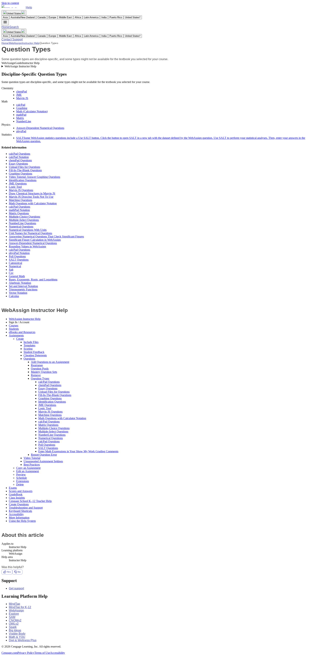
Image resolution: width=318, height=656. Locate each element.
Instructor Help (30, 43)
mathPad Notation (19, 210)
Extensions (22, 481)
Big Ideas (15, 630)
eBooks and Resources (22, 332)
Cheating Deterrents (35, 355)
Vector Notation (18, 292)
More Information (19, 517)
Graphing (21, 108)
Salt (11, 269)
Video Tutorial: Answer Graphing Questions (34, 176)
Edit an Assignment (27, 471)
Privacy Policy (25, 652)
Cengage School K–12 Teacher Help (30, 501)
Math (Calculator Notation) (32, 111)
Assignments (16, 335)
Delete (20, 484)
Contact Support (12, 39)
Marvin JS (22, 98)
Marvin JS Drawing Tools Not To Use (31, 196)
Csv (11, 272)
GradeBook (15, 494)
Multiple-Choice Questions (24, 216)
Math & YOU (17, 637)
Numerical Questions (21, 226)
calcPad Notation (19, 157)
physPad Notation (19, 253)
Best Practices (32, 464)
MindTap (14, 603)
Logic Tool (15, 186)
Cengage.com (9, 652)
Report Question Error (44, 454)
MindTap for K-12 (20, 607)
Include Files (31, 342)
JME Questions (18, 183)
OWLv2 (14, 623)
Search (14, 27)
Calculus (14, 296)
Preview (21, 474)
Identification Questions (22, 180)
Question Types (40, 378)
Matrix (20, 118)
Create (20, 338)
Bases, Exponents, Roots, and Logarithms (33, 279)
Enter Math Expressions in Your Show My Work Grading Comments (78, 451)
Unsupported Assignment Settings (43, 461)
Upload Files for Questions (24, 167)
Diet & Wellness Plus (22, 640)
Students (14, 328)
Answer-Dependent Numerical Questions (40, 128)
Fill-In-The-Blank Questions (25, 170)
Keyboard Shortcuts (20, 511)
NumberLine (23, 121)
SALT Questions (19, 259)
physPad (21, 131)
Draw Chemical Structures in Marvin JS (32, 193)
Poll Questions (17, 256)
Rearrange (37, 365)
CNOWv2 (15, 620)
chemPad (21, 91)
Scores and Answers (20, 491)
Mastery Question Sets (44, 371)
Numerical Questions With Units (28, 229)
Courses (13, 325)
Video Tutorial (32, 458)
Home (5, 27)
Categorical (15, 263)
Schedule (21, 477)
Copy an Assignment (28, 467)
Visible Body (17, 633)
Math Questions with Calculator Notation (33, 203)
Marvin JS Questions (21, 190)
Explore (14, 613)
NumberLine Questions (22, 223)
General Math (17, 276)
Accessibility (16, 514)
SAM (12, 617)
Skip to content (10, 3)
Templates (29, 345)
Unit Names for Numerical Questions (30, 233)
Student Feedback (34, 352)
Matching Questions (20, 200)
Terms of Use (42, 652)
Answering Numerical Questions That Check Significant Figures (46, 236)
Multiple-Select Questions (24, 219)
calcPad (20, 104)
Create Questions (19, 504)
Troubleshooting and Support (26, 507)
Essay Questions (18, 163)
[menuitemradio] (5, 17)
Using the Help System (22, 520)
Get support (16, 588)
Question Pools (40, 368)
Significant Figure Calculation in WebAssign (35, 239)
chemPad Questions (20, 160)
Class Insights (17, 497)
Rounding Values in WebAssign (27, 246)
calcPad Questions (19, 153)
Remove (36, 375)
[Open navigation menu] (5, 22)
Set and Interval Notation (23, 286)
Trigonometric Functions (23, 289)
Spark (13, 627)
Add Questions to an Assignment (50, 362)
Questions (29, 358)
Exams (13, 487)
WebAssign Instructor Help (20, 66)
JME (19, 94)
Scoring (28, 348)
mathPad (21, 114)
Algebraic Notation (20, 282)
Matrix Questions (19, 213)
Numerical (15, 266)
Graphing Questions (20, 173)
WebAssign (15, 43)
